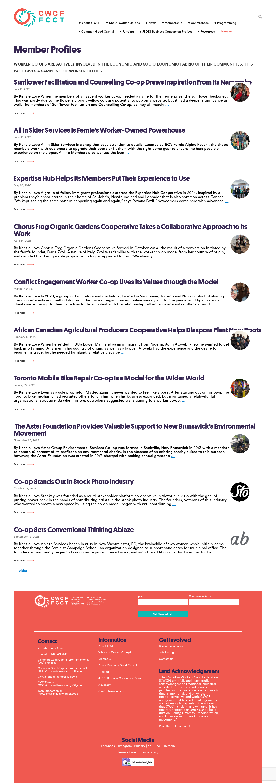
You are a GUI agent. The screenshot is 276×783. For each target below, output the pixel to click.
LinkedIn (168, 746)
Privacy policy (148, 752)
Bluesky (139, 746)
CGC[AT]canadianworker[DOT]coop (60, 671)
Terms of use (127, 752)
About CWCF (90, 23)
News (152, 23)
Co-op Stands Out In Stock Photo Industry (74, 481)
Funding (128, 31)
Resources (207, 31)
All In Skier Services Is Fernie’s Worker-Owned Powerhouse (99, 130)
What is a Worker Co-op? (114, 652)
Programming (226, 23)
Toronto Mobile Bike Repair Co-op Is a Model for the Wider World (109, 378)
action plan (197, 710)
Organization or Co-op (200, 596)
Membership (173, 23)
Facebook (108, 746)
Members (104, 659)
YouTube (154, 746)
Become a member (171, 646)
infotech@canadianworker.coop (58, 693)
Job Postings (167, 652)
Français (226, 31)
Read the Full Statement (174, 726)
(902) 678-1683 (47, 662)
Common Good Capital (97, 31)
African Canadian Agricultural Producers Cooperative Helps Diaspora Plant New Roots (137, 330)
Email (140, 597)
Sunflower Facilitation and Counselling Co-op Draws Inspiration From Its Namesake (133, 82)
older (20, 570)
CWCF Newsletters (111, 691)
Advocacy (104, 685)
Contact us (166, 659)
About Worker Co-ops (124, 23)
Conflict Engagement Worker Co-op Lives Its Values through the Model (116, 281)
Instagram (124, 746)
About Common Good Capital (117, 665)
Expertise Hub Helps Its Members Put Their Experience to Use (102, 178)
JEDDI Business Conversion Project (167, 31)
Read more (19, 113)
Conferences (200, 23)
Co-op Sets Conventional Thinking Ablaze (74, 529)
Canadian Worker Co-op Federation (39, 17)
